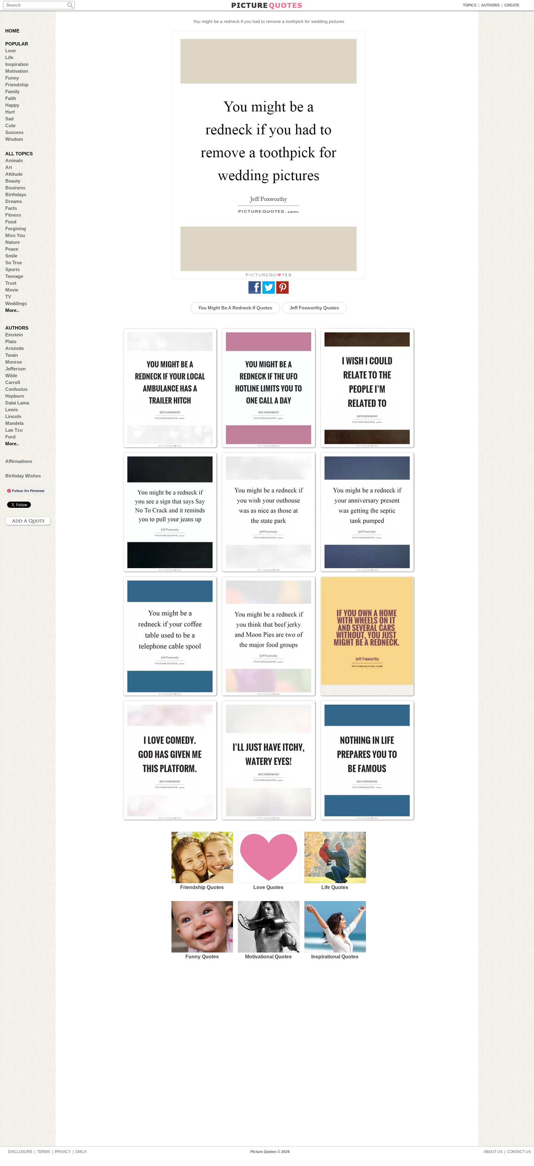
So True (13, 262)
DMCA (81, 1152)
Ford (10, 436)
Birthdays (15, 194)
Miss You (15, 235)
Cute (10, 125)
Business (15, 187)
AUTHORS (490, 5)
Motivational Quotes (268, 956)
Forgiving (15, 228)
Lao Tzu (14, 430)
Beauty (12, 181)
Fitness (13, 215)
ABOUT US (493, 1152)
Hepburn (14, 396)
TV (8, 296)
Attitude (14, 174)
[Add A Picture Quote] (28, 521)
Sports (12, 269)
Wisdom (14, 139)
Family (12, 91)
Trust (10, 283)
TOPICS (470, 5)
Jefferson (15, 368)
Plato (10, 341)
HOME (12, 30)
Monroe (13, 362)
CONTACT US (519, 1152)
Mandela (14, 423)
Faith (10, 98)
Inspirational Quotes (334, 956)
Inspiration (16, 64)
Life (9, 57)
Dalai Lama (17, 402)
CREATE (511, 5)
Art (8, 167)
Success (14, 132)
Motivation (16, 71)
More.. (12, 310)
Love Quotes (268, 887)
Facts (11, 208)
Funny (12, 77)
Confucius (16, 389)
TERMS (43, 1152)
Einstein (14, 334)
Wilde (11, 375)
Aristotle (14, 348)
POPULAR (16, 43)
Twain (11, 355)
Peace (11, 249)
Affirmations (18, 461)
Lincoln (13, 416)
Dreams (13, 201)
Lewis (11, 409)
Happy (12, 105)
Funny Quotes (202, 956)
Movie (11, 289)
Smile (11, 255)
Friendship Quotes (202, 887)
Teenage (14, 276)
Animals (14, 160)
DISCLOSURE (20, 1152)
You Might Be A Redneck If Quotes (235, 307)
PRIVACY (63, 1152)
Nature (12, 242)
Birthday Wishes (23, 475)
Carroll (12, 382)
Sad (9, 118)
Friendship (16, 84)
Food (10, 221)
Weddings (16, 303)
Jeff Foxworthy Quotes (314, 307)
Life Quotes (334, 887)
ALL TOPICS (19, 153)
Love (10, 50)
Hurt (10, 111)
